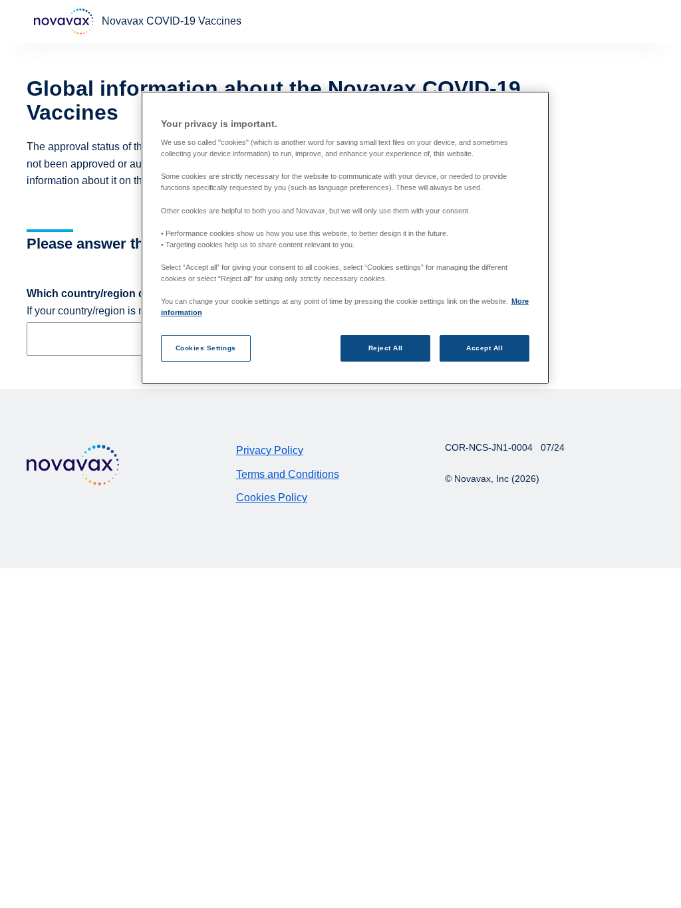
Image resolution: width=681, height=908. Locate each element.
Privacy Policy (269, 450)
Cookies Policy (271, 497)
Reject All (385, 348)
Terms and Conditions (287, 474)
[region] (345, 238)
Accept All (484, 348)
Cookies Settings (206, 348)
